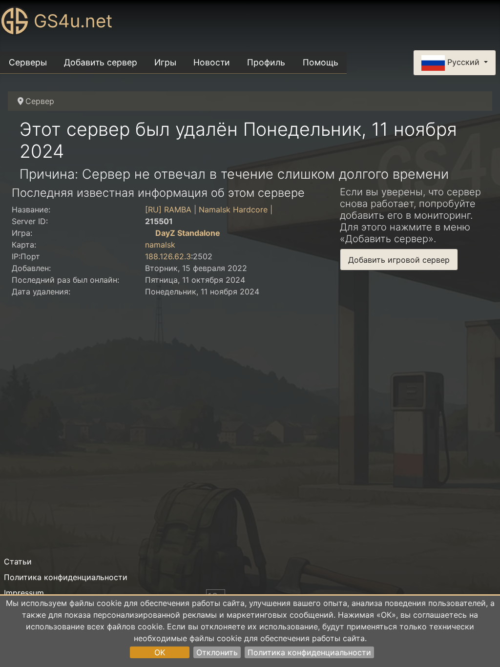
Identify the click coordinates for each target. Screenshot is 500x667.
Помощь (320, 62)
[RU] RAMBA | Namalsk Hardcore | (208, 209)
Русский (463, 62)
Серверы (28, 62)
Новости (211, 62)
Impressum (24, 593)
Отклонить (217, 652)
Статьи (18, 561)
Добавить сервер (100, 62)
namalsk (160, 245)
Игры (165, 62)
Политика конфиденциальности (309, 652)
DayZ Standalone (187, 233)
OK (159, 652)
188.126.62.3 (168, 256)
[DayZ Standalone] (149, 233)
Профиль (266, 62)
